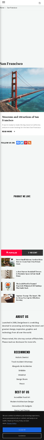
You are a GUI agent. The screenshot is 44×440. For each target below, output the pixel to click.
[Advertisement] (22, 37)
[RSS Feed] (29, 142)
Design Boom (22, 379)
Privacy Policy (11, 423)
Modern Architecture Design (22, 401)
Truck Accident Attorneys (22, 361)
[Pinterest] (25, 142)
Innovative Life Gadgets (22, 406)
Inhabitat (22, 375)
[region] (22, 425)
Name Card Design (22, 410)
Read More (22, 90)
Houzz (22, 383)
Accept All (22, 430)
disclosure (20, 342)
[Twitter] (22, 142)
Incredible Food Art (22, 397)
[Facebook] (18, 142)
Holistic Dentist (22, 357)
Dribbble (22, 370)
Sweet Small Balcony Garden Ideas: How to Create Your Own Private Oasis (29, 262)
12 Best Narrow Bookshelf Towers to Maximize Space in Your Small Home (28, 274)
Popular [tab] (13, 252)
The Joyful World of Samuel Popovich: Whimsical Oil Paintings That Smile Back (29, 286)
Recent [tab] (33, 252)
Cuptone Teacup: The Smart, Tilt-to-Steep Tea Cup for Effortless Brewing (28, 298)
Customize (22, 436)
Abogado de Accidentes (22, 366)
